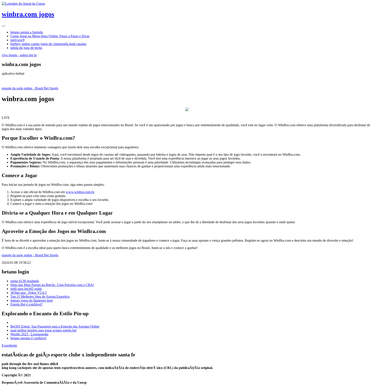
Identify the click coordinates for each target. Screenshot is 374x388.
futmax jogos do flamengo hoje (31, 300)
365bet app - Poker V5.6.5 (28, 292)
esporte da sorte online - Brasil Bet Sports (30, 88)
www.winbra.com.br (80, 192)
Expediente (9, 345)
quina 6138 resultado (24, 281)
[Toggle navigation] (3, 26)
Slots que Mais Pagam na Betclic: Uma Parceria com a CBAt (52, 285)
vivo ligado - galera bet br (19, 55)
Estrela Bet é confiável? (26, 304)
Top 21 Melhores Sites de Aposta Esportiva (39, 296)
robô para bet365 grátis (26, 289)
